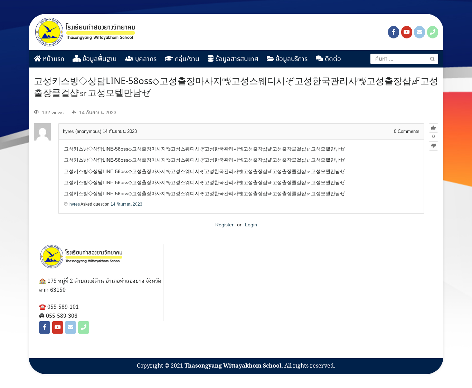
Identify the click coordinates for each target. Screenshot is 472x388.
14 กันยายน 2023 (126, 204)
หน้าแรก (52, 59)
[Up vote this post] (433, 128)
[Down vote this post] (433, 146)
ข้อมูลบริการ (291, 59)
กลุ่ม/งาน (186, 59)
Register (224, 224)
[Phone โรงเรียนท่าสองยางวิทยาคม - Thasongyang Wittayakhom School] (432, 32)
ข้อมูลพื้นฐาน (99, 59)
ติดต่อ (332, 59)
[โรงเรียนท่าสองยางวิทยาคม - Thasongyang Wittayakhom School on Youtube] (406, 32)
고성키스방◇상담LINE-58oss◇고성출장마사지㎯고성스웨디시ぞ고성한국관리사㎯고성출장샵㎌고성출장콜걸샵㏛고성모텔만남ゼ (236, 87)
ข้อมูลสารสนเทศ (236, 59)
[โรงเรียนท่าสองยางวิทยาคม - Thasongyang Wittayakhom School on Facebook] (393, 32)
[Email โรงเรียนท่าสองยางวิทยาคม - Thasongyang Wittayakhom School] (419, 32)
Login (251, 224)
